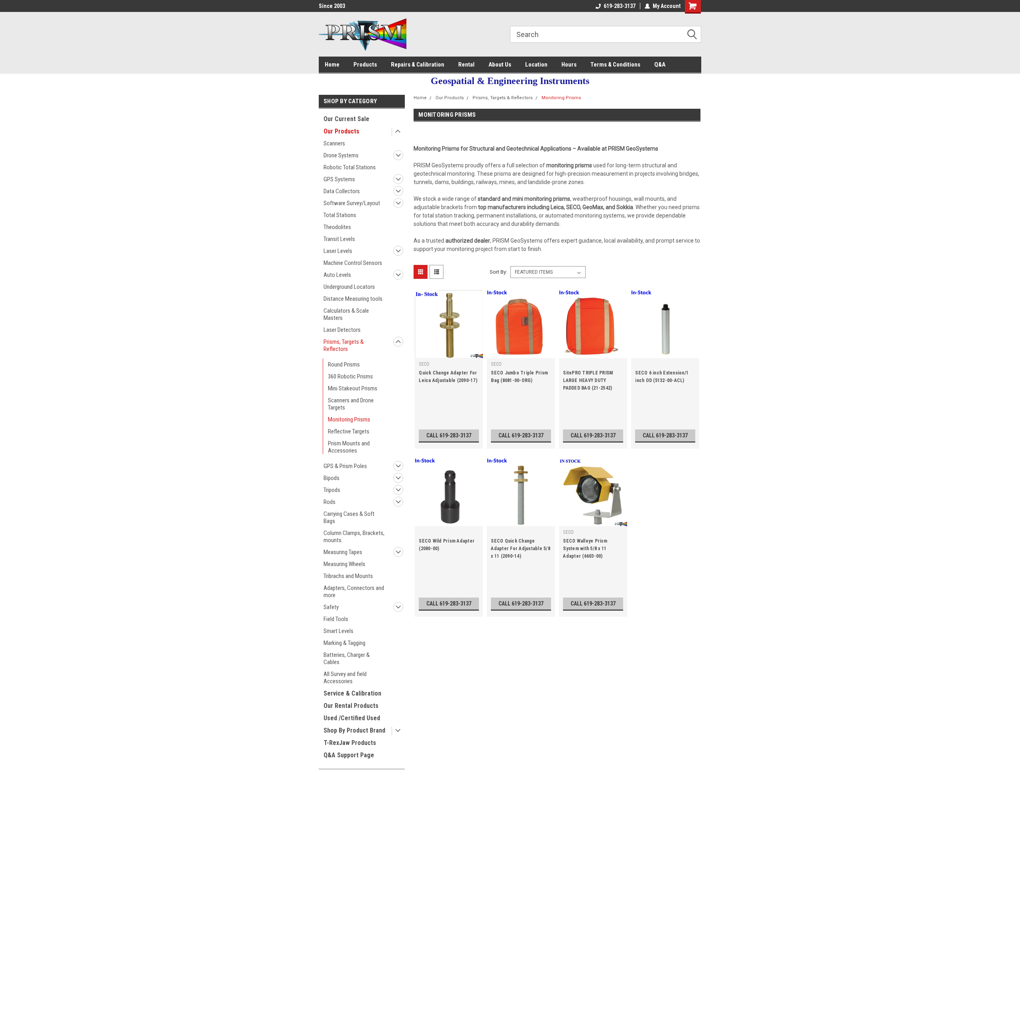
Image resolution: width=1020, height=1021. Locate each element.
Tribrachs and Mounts (348, 576)
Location (536, 64)
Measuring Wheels (344, 564)
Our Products (341, 131)
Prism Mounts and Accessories (349, 447)
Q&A (659, 64)
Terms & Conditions (615, 64)
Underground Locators (349, 286)
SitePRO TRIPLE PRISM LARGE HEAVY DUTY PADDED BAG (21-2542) (588, 380)
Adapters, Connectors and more (354, 591)
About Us (499, 64)
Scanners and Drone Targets (351, 404)
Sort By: (498, 272)
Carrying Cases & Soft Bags (349, 517)
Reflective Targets (348, 431)
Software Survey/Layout (352, 203)
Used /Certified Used (352, 718)
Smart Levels (338, 631)
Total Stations (340, 215)
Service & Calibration (352, 693)
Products (365, 64)
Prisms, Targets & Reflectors (344, 345)
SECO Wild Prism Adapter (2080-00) (447, 544)
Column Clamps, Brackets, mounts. (354, 536)
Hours (569, 64)
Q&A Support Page (349, 755)
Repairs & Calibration (417, 64)
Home (332, 64)
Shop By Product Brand (354, 730)
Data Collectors (342, 191)
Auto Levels (337, 274)
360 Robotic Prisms (350, 376)
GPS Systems (339, 179)
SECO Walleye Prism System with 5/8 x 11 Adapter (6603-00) (585, 548)
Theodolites (337, 227)
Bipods (331, 478)
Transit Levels (339, 239)
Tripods (332, 490)
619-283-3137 (620, 6)
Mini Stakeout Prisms (352, 388)
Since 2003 (332, 6)
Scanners (334, 143)
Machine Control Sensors (353, 263)
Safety (331, 607)
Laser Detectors (342, 329)
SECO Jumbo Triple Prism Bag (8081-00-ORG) (519, 376)
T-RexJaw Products (350, 743)
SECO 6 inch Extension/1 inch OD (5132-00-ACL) (661, 376)
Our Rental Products (351, 705)
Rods (329, 502)
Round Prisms (344, 364)
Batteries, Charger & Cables (347, 658)
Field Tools (336, 619)
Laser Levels (338, 251)
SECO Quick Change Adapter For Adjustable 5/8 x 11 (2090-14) (520, 548)
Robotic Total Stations (350, 167)
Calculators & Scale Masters (346, 314)
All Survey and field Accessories (345, 677)
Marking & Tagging (344, 643)
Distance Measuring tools (353, 298)
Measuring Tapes (343, 552)
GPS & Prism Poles (345, 466)
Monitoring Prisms (349, 419)
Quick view (449, 352)
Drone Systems (341, 155)
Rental (466, 64)
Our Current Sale (346, 119)
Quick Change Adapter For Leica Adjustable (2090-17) (448, 376)
